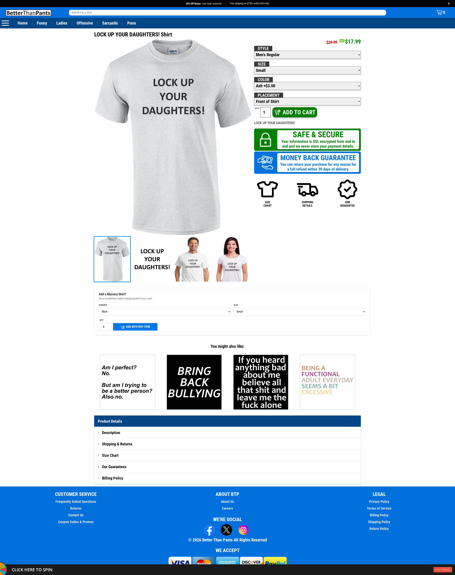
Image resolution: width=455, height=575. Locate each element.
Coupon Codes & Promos (76, 522)
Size (262, 64)
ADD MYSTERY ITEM (138, 326)
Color (263, 79)
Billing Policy (112, 478)
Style (263, 48)
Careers (227, 508)
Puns (131, 23)
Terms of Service (379, 508)
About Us (227, 501)
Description (111, 432)
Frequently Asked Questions (75, 501)
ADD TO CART (299, 112)
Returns (75, 508)
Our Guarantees (114, 466)
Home (23, 23)
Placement (269, 95)
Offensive (85, 23)
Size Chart (110, 455)
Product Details (110, 421)
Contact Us (76, 515)
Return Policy (379, 528)
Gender (103, 305)
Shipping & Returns (117, 444)
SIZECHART (267, 204)
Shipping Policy (379, 522)
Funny (42, 23)
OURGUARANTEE (347, 204)
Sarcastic (110, 23)
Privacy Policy (379, 501)
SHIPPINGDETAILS (307, 204)
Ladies (61, 23)
